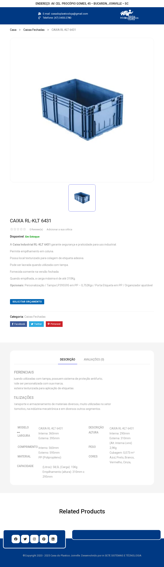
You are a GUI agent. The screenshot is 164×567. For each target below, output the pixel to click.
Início (123, 17)
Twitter (38, 324)
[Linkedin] (53, 539)
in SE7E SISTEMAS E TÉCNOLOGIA (121, 555)
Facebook (19, 324)
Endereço (43, 3)
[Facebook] (16, 539)
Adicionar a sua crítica (59, 229)
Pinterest (56, 324)
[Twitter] (25, 539)
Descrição (67, 359)
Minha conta (131, 18)
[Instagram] (34, 539)
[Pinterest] (44, 539)
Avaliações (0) (94, 359)
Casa (13, 29)
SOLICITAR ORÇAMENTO (27, 301)
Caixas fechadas (34, 29)
